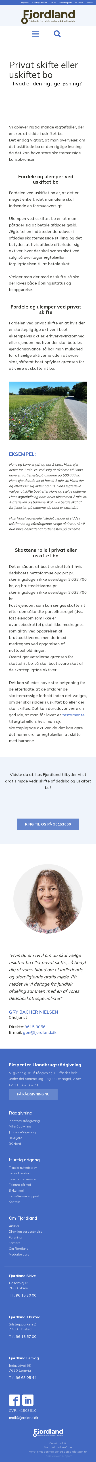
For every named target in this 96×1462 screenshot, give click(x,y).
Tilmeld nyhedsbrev (23, 1167)
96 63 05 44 (26, 1377)
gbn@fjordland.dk (39, 1032)
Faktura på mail (20, 1184)
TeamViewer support (24, 1196)
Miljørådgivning (20, 1126)
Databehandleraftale (58, 1447)
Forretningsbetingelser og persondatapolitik (58, 1451)
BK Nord (15, 1143)
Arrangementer (39, 2)
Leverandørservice (22, 1179)
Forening (15, 1237)
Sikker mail (16, 1190)
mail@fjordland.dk (23, 1417)
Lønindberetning (21, 1173)
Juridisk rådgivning (22, 1132)
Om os (53, 2)
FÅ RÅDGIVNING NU (33, 1094)
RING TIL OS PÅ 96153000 (48, 824)
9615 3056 (35, 1026)
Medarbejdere (65, 2)
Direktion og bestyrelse (25, 1231)
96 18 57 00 (26, 1336)
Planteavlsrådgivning (24, 1121)
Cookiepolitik (57, 1443)
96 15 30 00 (26, 1295)
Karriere (79, 2)
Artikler (14, 1226)
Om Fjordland (19, 1248)
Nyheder (25, 2)
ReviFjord (15, 1138)
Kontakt (89, 2)
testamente (73, 714)
